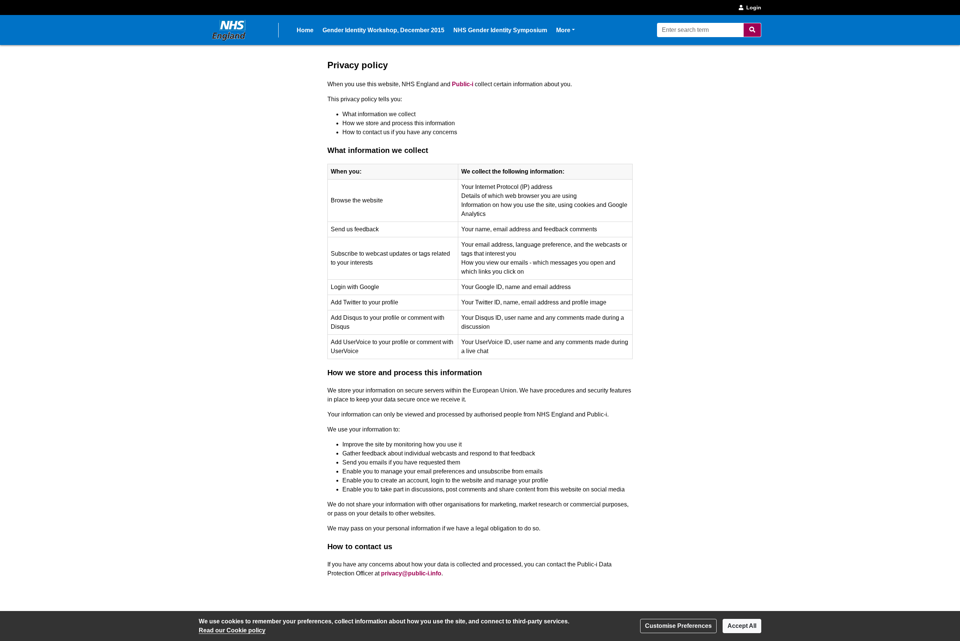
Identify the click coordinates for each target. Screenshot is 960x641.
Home (305, 30)
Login (753, 7)
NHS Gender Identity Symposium (500, 30)
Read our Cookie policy (232, 630)
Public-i (462, 84)
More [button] (565, 30)
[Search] (752, 30)
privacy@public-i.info (411, 573)
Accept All (742, 626)
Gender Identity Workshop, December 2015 (383, 30)
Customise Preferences (678, 626)
